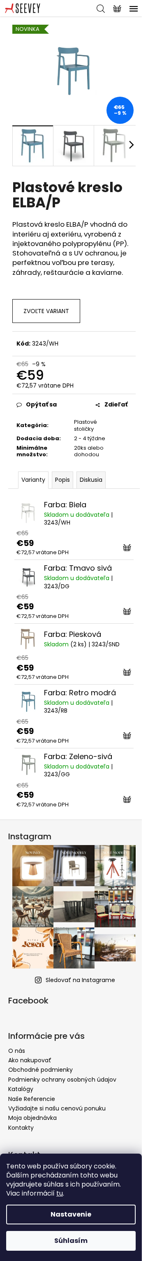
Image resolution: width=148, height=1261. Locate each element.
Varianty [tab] (33, 480)
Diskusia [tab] (91, 480)
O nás (16, 1051)
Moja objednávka (32, 1118)
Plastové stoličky (85, 425)
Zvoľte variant (46, 311)
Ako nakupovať (29, 1060)
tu (59, 1193)
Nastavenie (71, 1214)
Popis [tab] (62, 480)
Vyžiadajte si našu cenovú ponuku (57, 1108)
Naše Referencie (31, 1099)
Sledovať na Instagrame (80, 980)
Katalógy (20, 1089)
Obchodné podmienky (40, 1070)
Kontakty (21, 1128)
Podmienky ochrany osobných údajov (62, 1079)
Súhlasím (71, 1240)
